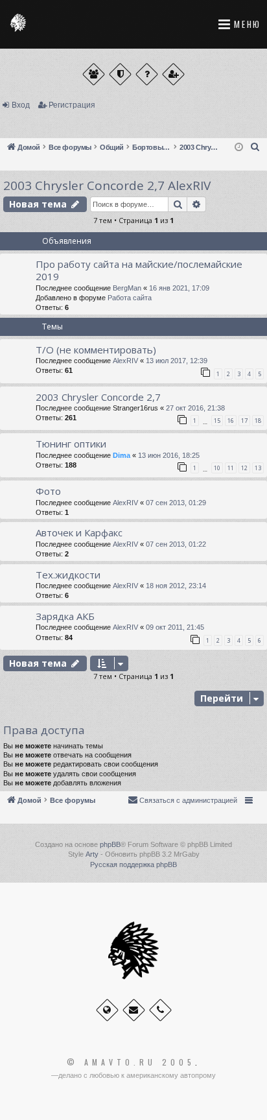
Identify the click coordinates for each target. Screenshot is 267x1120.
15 (217, 420)
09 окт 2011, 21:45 (175, 627)
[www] (107, 1010)
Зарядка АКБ (65, 616)
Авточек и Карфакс (79, 532)
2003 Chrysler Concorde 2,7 (98, 396)
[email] (134, 1010)
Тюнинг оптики (71, 443)
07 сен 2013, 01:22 (176, 544)
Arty (92, 854)
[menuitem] (255, 147)
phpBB (110, 844)
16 (230, 420)
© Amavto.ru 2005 (131, 1062)
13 (258, 468)
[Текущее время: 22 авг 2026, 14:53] (239, 147)
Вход (21, 105)
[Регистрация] (173, 74)
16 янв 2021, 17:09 (179, 288)
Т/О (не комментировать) (96, 349)
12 (244, 468)
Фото (48, 490)
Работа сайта (130, 298)
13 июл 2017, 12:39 (176, 360)
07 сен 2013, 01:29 (176, 502)
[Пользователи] (94, 74)
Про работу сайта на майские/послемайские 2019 (139, 270)
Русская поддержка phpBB (133, 864)
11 (230, 468)
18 (258, 420)
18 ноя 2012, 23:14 (176, 586)
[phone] (160, 1010)
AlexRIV (125, 360)
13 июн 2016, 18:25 (169, 455)
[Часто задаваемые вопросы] (147, 74)
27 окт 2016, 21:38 (195, 408)
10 (217, 468)
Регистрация (72, 105)
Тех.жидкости (68, 574)
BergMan (127, 288)
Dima (121, 455)
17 (244, 420)
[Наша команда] (120, 74)
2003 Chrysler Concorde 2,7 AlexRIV (107, 185)
